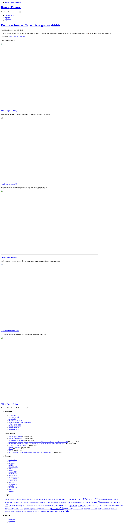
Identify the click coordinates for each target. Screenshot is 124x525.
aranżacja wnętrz (22, 499)
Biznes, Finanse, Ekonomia (13, 2)
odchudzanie (30, 505)
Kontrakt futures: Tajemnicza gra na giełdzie (30, 25)
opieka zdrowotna (61, 505)
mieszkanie (105, 502)
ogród (37, 505)
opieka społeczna (47, 505)
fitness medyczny (35, 502)
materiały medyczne (79, 502)
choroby (92, 499)
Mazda (11, 449)
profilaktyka (77, 505)
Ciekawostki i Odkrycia (16, 440)
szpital (68, 509)
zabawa (19, 511)
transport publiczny (93, 509)
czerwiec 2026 (13, 463)
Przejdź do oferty (14, 422)
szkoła (57, 508)
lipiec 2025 (12, 482)
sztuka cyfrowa (78, 509)
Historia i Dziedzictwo (15, 438)
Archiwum (8, 17)
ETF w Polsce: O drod (9, 404)
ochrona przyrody (17, 505)
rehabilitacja (18, 509)
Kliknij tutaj (12, 415)
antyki (7, 499)
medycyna (95, 502)
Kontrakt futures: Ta (9, 184)
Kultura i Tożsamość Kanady (17, 445)
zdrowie (63, 511)
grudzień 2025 (13, 474)
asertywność (31, 499)
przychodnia (91, 505)
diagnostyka (104, 499)
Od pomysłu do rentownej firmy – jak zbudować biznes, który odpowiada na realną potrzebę (37, 443)
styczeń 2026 (13, 472)
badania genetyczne (44, 499)
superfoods (45, 509)
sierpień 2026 (13, 460)
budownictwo (77, 499)
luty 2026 (11, 470)
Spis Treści (8, 19)
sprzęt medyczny (31, 509)
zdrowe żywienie (48, 511)
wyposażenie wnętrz (10, 511)
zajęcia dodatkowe (31, 511)
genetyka (45, 502)
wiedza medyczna (109, 509)
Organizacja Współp (9, 257)
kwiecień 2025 (13, 487)
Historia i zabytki (14, 447)
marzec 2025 (12, 489)
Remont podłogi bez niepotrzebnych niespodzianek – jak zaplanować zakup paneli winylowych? (38, 442)
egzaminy (18, 502)
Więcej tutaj (12, 419)
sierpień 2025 (13, 480)
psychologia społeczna (114, 505)
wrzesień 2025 (13, 479)
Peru (10, 450)
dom (117, 499)
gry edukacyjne (55, 502)
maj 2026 (11, 465)
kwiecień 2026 (13, 467)
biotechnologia (60, 499)
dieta (111, 499)
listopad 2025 (13, 475)
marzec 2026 (12, 468)
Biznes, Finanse (11, 7)
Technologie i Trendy (9, 111)
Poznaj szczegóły (14, 427)
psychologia (102, 505)
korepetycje (65, 502)
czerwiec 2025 (13, 484)
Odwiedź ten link (14, 417)
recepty (9, 509)
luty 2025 (11, 491)
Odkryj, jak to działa (25, 422)
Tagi (6, 20)
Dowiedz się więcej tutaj (16, 420)
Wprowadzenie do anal (10, 331)
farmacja (26, 502)
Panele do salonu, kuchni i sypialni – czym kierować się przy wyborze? (30, 452)
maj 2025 (11, 486)
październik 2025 (14, 477)
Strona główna (9, 15)
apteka (14, 499)
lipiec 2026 (12, 461)
